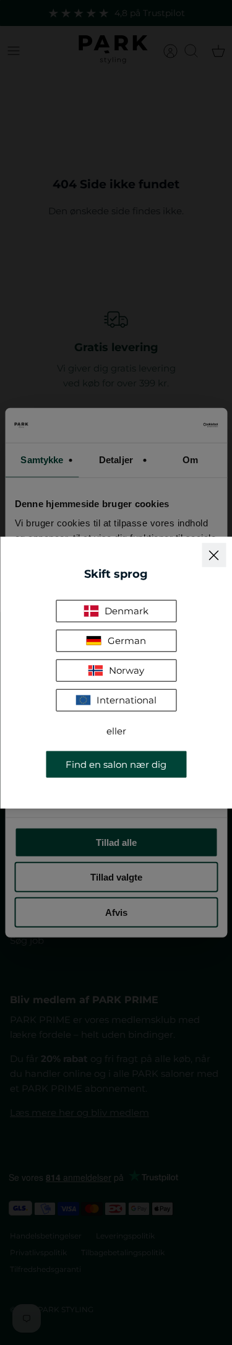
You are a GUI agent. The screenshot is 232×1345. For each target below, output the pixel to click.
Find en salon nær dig (116, 764)
